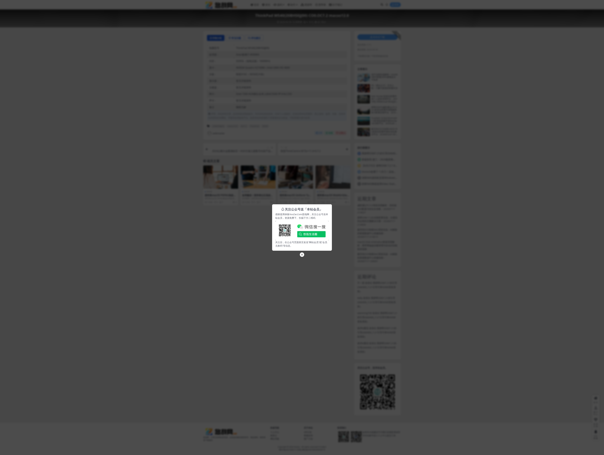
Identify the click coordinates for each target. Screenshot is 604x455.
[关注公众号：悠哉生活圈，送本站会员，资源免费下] (302, 229)
